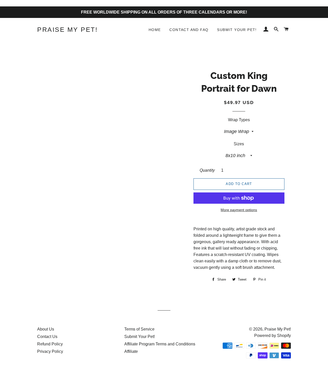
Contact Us (47, 336)
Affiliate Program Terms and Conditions (159, 344)
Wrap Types (239, 120)
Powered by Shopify (272, 335)
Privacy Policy (50, 351)
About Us (45, 329)
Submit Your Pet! (237, 30)
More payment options (239, 210)
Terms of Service (139, 329)
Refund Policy (50, 344)
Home (155, 30)
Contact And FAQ (188, 30)
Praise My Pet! (67, 29)
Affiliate (131, 351)
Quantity (207, 170)
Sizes (239, 144)
